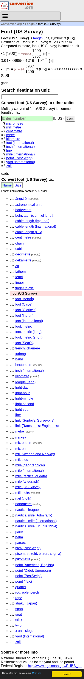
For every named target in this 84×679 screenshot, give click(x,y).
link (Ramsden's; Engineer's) (37, 426)
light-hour (22, 393)
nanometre (23, 504)
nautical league (27, 510)
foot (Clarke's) (25, 310)
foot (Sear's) (24, 343)
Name (7, 185)
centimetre (14, 131)
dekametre (23, 260)
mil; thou (21, 459)
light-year (22, 409)
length (38, 38)
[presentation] (37, 53)
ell (17, 266)
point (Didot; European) (33, 570)
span (19, 609)
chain (19, 243)
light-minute (24, 398)
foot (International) (20, 143)
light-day (21, 387)
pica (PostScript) (27, 548)
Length (30, 23)
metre (10, 135)
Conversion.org (11, 23)
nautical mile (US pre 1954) (36, 526)
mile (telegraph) (27, 481)
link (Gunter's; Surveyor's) (34, 420)
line (9, 150)
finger (19, 282)
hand (19, 359)
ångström (22, 198)
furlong (20, 354)
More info (36, 673)
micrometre (14, 123)
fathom (20, 271)
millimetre (13, 127)
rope (18, 598)
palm (19, 537)
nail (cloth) (23, 498)
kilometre (13, 139)
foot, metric (23, 326)
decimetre (22, 254)
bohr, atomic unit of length (34, 215)
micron (20, 449)
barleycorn (23, 210)
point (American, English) (34, 565)
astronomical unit (28, 204)
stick (18, 620)
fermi (19, 277)
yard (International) (20, 162)
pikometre (22, 559)
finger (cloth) (24, 288)
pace (19, 532)
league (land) (25, 382)
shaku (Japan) (26, 603)
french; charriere (27, 348)
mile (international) (20, 154)
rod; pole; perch (27, 592)
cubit (19, 249)
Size (18, 185)
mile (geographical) (30, 465)
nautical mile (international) (36, 521)
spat (18, 614)
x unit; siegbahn (27, 631)
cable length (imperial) (32, 221)
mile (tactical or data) (31, 476)
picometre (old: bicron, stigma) (38, 553)
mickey (20, 437)
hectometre (23, 365)
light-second (24, 404)
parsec (20, 543)
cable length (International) (35, 226)
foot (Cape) (23, 304)
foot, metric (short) (28, 337)
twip (18, 625)
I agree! (67, 674)
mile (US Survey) (28, 487)
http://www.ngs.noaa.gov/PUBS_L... (55, 666)
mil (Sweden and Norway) (35, 454)
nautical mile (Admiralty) (33, 515)
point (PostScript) (19, 158)
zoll (9, 166)
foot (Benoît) (24, 299)
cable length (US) (28, 232)
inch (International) (20, 146)
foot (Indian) (24, 315)
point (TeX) (23, 581)
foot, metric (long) (28, 332)
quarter (20, 587)
